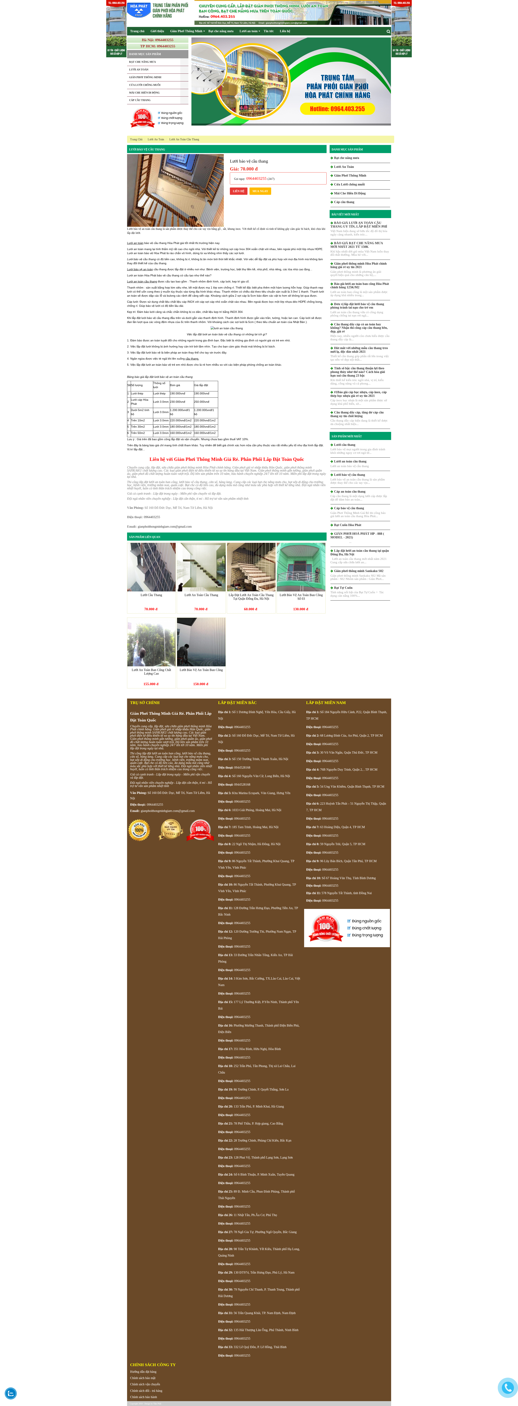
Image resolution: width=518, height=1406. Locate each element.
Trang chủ (137, 31)
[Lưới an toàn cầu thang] (201, 567)
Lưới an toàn (249, 31)
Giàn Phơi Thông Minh (186, 31)
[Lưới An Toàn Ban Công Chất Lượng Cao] (151, 642)
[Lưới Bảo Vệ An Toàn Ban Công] (201, 642)
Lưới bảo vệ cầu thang (147, 149)
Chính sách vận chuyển (145, 1384)
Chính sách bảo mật (142, 1377)
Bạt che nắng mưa (221, 31)
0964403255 (152, 517)
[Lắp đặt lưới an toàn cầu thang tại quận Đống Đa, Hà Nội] (251, 567)
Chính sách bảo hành (143, 1397)
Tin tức (269, 31)
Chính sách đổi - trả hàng (146, 1390)
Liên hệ (285, 31)
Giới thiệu (157, 31)
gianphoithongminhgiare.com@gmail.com (165, 526)
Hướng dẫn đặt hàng (143, 1371)
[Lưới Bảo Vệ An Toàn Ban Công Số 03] (301, 567)
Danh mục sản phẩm (347, 149)
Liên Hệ (238, 191)
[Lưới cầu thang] (151, 567)
